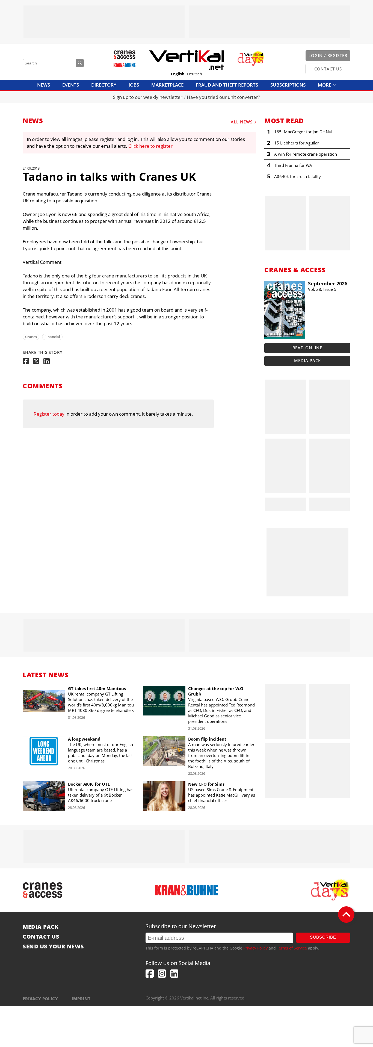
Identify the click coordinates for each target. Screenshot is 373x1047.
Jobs (134, 85)
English (177, 74)
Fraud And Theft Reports (227, 85)
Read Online (307, 347)
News (43, 85)
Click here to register (150, 146)
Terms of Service (292, 948)
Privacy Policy (255, 948)
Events (70, 85)
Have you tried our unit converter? (223, 97)
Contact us (41, 936)
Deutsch (194, 74)
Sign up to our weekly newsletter (147, 97)
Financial (52, 336)
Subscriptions (288, 85)
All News (242, 122)
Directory (103, 85)
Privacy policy (40, 998)
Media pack (307, 360)
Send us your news (53, 946)
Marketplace (167, 85)
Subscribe (323, 937)
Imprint (81, 998)
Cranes (31, 336)
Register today (49, 414)
